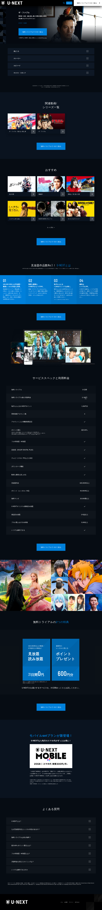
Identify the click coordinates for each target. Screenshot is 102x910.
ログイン (69, 3)
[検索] (63, 2)
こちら (45, 37)
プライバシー (71, 902)
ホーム (62, 902)
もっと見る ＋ (51, 227)
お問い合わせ (77, 902)
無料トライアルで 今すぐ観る (87, 3)
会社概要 (65, 902)
